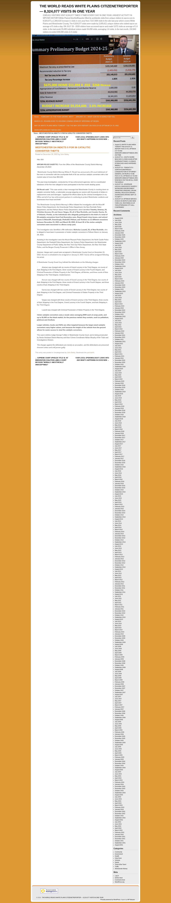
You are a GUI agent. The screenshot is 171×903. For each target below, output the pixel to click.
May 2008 (118, 676)
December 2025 (120, 235)
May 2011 (118, 600)
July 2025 (118, 245)
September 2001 (120, 843)
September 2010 (120, 617)
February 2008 (119, 682)
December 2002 (120, 811)
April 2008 (118, 678)
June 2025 (118, 247)
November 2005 (120, 738)
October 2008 (119, 665)
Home (36, 117)
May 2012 (118, 575)
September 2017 (120, 442)
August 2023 (119, 293)
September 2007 (120, 692)
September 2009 (120, 642)
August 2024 (119, 268)
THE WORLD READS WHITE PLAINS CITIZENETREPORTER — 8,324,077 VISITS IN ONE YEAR (72, 897)
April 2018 (118, 427)
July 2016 (118, 471)
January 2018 (119, 433)
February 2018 (119, 431)
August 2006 (119, 719)
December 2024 (120, 260)
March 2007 (118, 705)
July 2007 (118, 696)
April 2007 (118, 703)
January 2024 (119, 283)
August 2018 (119, 419)
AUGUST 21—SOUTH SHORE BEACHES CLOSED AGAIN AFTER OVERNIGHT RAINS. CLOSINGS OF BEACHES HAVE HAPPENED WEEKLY (126, 161)
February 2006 (119, 732)
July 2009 (118, 646)
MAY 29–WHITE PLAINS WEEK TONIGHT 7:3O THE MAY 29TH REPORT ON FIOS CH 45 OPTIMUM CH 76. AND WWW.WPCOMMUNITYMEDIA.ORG (76, 128)
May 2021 (118, 350)
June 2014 (118, 523)
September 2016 (120, 467)
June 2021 (118, 348)
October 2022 (119, 314)
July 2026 (118, 220)
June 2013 (118, 548)
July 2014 (118, 521)
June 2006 (118, 724)
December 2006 (120, 711)
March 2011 (118, 605)
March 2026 (118, 229)
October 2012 (119, 565)
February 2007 (119, 707)
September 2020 (120, 366)
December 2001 (120, 836)
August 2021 (119, 343)
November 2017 (120, 437)
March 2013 (118, 554)
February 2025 (119, 256)
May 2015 (118, 500)
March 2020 (118, 379)
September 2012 (120, 567)
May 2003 (118, 801)
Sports (117, 862)
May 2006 (118, 726)
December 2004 (120, 761)
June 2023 (118, 297)
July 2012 (118, 571)
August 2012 (119, 569)
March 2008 (118, 680)
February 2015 (119, 506)
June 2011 (118, 598)
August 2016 (119, 469)
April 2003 (118, 803)
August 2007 (119, 694)
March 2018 (118, 429)
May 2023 (118, 300)
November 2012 (120, 563)
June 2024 (118, 272)
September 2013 (120, 542)
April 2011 (118, 602)
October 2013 (119, 540)
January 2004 (119, 784)
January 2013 (119, 559)
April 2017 (118, 452)
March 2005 (118, 755)
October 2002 (119, 816)
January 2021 (119, 358)
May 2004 (118, 776)
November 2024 (120, 262)
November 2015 (120, 488)
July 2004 (118, 772)
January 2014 (119, 534)
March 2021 (118, 354)
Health (117, 856)
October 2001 (119, 841)
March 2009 (118, 655)
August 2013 (119, 544)
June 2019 (118, 398)
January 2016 (119, 483)
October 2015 (119, 490)
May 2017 (118, 450)
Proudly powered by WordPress (110, 899)
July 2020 (118, 371)
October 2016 (119, 465)
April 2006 (118, 728)
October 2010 (119, 615)
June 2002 (118, 824)
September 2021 (120, 341)
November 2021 (120, 337)
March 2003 (118, 805)
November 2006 (120, 713)
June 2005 (118, 749)
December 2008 (120, 661)
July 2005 (118, 747)
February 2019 (119, 406)
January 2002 (119, 834)
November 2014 (120, 513)
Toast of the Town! (120, 864)
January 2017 (119, 458)
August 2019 (119, 394)
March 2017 (118, 454)
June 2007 (118, 699)
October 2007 (119, 690)
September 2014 (120, 517)
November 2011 (120, 588)
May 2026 (118, 224)
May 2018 (118, 425)
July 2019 (118, 396)
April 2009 (118, 653)
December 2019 (120, 385)
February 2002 (119, 832)
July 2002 (118, 822)
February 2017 (119, 456)
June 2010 (118, 623)
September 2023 (120, 291)
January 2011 (119, 609)
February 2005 (119, 757)
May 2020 (118, 375)
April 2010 (118, 628)
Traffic (117, 866)
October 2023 (119, 289)
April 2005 (118, 753)
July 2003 (118, 797)
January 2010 (119, 634)
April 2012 (118, 577)
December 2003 (120, 786)
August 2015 (119, 494)
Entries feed (118, 878)
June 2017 (118, 448)
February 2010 (119, 632)
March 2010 (118, 630)
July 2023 (118, 295)
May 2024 (118, 275)
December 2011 (120, 586)
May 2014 (118, 525)
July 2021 (118, 346)
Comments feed (120, 880)
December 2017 (120, 435)
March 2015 (118, 504)
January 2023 (119, 308)
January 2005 (119, 759)
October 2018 (119, 414)
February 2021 (119, 356)
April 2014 (118, 527)
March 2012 (118, 579)
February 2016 (119, 481)
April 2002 (118, 828)
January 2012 (119, 584)
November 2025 (120, 237)
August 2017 (119, 444)
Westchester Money (121, 868)
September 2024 (120, 266)
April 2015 (118, 502)
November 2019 (120, 387)
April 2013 (118, 552)
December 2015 (120, 485)
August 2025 (119, 243)
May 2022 (118, 325)
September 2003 (120, 793)
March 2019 (118, 404)
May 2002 (118, 826)
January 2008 (119, 684)
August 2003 (119, 795)
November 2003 (120, 788)
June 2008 (118, 673)
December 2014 (120, 511)
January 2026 (119, 233)
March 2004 (118, 780)
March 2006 (118, 730)
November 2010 (120, 613)
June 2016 (118, 473)
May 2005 (118, 751)
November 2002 (120, 813)
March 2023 (118, 304)
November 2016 (120, 463)
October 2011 (119, 590)
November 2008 (120, 663)
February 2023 (119, 306)
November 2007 (120, 688)
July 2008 (118, 671)
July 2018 (118, 421)
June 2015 (118, 498)
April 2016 (118, 477)
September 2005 (120, 742)
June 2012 (118, 573)
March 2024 (118, 279)
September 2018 (120, 417)
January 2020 (119, 383)
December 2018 (120, 410)
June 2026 (118, 222)
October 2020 (119, 364)
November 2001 (120, 839)
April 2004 (118, 778)
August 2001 (119, 845)
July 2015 (118, 496)
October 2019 (119, 389)
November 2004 (120, 763)
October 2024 (119, 264)
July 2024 (118, 270)
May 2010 (118, 625)
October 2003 (119, 790)
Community (118, 852)
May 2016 (118, 475)
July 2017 (118, 446)
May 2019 (118, 400)
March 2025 (118, 254)
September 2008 (120, 667)
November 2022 (120, 312)
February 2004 (119, 782)
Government (119, 854)
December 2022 (120, 310)
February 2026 (119, 231)
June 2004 (118, 774)
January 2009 (119, 659)
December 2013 (120, 536)
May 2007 (118, 701)
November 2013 (120, 538)
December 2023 (120, 285)
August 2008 (119, 669)
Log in (117, 876)
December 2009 (120, 636)
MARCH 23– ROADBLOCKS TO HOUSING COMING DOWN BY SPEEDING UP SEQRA (66, 121)
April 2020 (118, 377)
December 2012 (120, 561)
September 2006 (120, 717)
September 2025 (120, 241)
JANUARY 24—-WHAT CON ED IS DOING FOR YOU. (95, 117)
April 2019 (118, 402)
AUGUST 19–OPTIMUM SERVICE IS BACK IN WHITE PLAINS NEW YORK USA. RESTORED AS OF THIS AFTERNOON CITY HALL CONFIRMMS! (126, 203)
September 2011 (120, 592)
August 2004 (119, 770)
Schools (117, 860)
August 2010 (119, 619)
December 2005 (120, 736)
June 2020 (118, 373)
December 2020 (120, 360)
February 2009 (119, 657)
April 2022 (118, 327)
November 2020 (120, 362)
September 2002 (120, 818)
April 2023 (118, 302)
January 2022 (119, 333)
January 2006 (119, 734)
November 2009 (120, 638)
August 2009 (119, 644)
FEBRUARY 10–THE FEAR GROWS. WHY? (57, 117)
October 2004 (119, 765)
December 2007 (120, 686)
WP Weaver (131, 899)
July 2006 (118, 722)
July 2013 (118, 546)
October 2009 (119, 640)
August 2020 (119, 369)
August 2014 (119, 519)
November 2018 (120, 412)
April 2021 (118, 352)
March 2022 (118, 329)
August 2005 (119, 745)
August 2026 (119, 218)
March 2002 (118, 830)
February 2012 (119, 582)
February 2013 (119, 557)
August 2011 (119, 594)
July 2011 (118, 596)
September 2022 (120, 316)
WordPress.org (119, 882)
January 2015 (119, 508)
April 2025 (118, 252)
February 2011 (119, 607)
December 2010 (120, 611)
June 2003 (118, 799)
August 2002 (119, 820)
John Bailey (64, 154)
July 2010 (118, 621)
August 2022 (119, 318)
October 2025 (119, 239)
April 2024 (118, 277)
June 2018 (118, 423)
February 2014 (119, 531)
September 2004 (120, 767)
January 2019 (119, 408)
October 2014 (119, 515)
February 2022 (119, 331)
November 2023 (120, 287)
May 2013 (118, 550)
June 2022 (118, 323)
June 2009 (118, 648)
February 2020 (119, 381)
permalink (90, 352)
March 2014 (118, 529)
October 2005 (119, 740)
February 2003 (119, 807)
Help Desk (118, 858)
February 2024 (119, 281)
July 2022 (118, 320)
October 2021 (119, 339)
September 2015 (120, 492)
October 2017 (119, 440)
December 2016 (120, 460)
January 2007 (119, 709)
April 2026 (118, 226)
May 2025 (118, 249)
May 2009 (118, 651)
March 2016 (118, 479)
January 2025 (119, 258)
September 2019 (120, 391)
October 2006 (119, 715)
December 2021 (120, 335)
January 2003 (119, 809)
